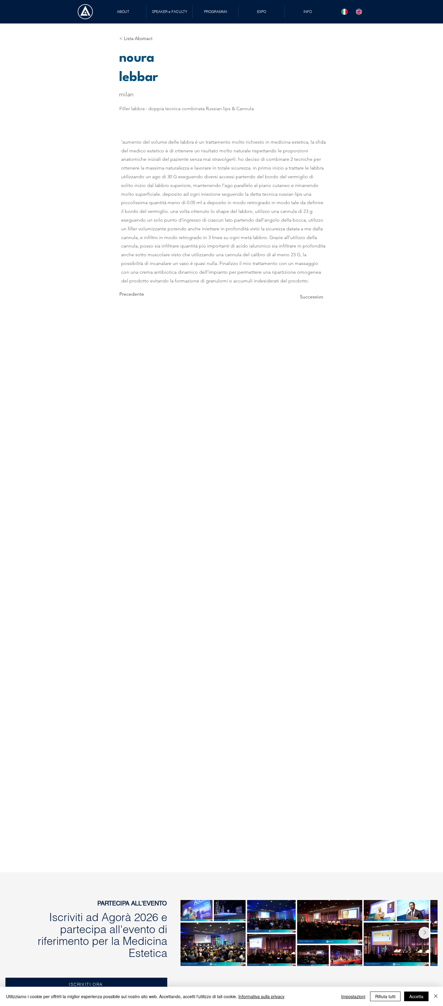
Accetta (416, 996)
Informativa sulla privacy (261, 996)
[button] (169, 11)
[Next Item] (425, 933)
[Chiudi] (435, 996)
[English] (359, 11)
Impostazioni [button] (353, 996)
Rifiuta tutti (385, 996)
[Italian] (345, 11)
